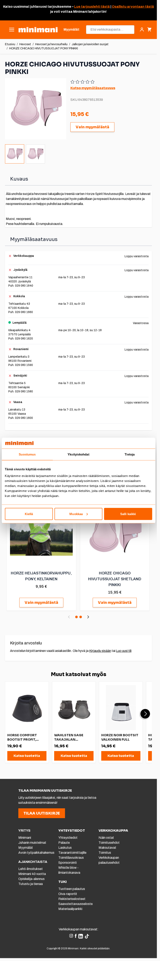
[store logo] (38, 29)
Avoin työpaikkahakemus (36, 852)
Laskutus (65, 847)
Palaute (64, 842)
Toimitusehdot (109, 842)
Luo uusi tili (123, 651)
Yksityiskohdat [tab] (78, 454)
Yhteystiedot (68, 837)
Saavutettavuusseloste (75, 904)
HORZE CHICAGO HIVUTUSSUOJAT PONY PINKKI (43, 48)
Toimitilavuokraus (71, 857)
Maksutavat (107, 847)
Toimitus (105, 852)
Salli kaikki (128, 513)
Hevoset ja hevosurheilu (51, 44)
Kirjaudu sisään (100, 651)
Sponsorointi (67, 862)
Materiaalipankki (70, 909)
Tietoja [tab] (130, 454)
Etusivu (10, 44)
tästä (105, 6)
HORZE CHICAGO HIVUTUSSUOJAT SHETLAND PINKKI (114, 579)
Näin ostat (106, 837)
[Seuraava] (88, 617)
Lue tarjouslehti (87, 6)
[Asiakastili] (141, 29)
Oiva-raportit (67, 894)
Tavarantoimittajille (72, 852)
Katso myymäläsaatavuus (92, 88)
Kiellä (29, 513)
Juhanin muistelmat (32, 842)
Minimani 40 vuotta (32, 874)
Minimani (24, 837)
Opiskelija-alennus (31, 879)
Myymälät (25, 847)
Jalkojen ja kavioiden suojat (90, 44)
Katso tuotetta (27, 756)
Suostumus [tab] (27, 454)
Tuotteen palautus (72, 889)
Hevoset (25, 44)
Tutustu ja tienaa (30, 884)
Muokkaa (76, 513)
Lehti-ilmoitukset (30, 869)
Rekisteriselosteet (71, 899)
